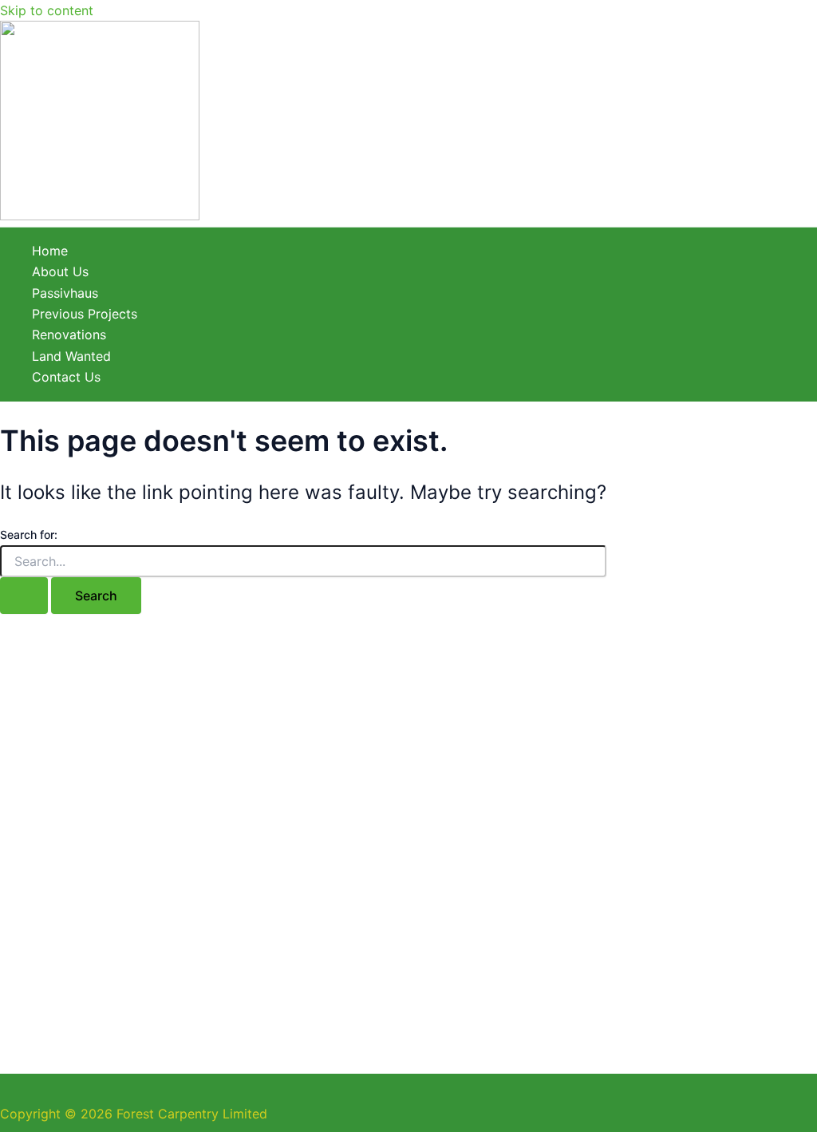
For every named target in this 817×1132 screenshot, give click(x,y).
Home (50, 251)
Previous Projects (84, 314)
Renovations (69, 334)
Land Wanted (71, 356)
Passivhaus (65, 293)
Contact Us (66, 377)
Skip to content (46, 10)
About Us (60, 271)
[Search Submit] (24, 595)
